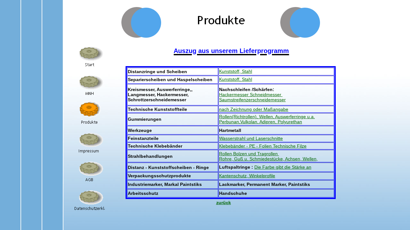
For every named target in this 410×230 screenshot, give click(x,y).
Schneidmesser (266, 94)
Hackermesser (234, 94)
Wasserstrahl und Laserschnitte (251, 138)
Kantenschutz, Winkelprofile (247, 175)
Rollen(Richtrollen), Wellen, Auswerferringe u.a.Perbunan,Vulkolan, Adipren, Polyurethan (267, 119)
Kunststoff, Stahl (235, 79)
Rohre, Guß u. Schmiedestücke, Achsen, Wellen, (268, 158)
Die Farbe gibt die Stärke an (282, 167)
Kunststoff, (230, 71)
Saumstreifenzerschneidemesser (252, 99)
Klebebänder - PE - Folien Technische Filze (263, 146)
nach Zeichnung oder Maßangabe (253, 109)
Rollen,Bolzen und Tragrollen (249, 153)
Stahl (247, 71)
